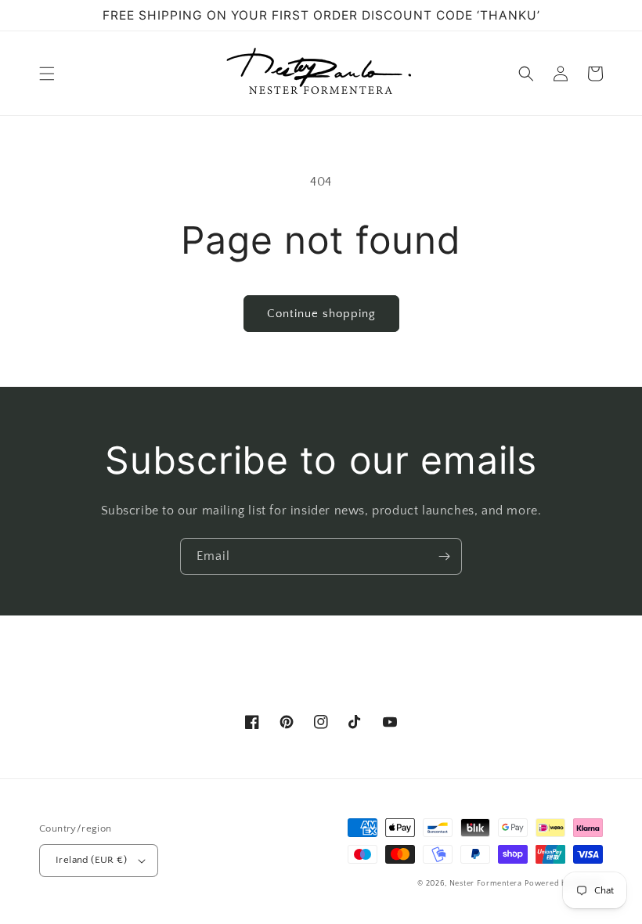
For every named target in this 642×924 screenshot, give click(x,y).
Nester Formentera (485, 883)
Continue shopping (321, 313)
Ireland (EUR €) (91, 859)
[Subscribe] (444, 556)
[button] (47, 73)
